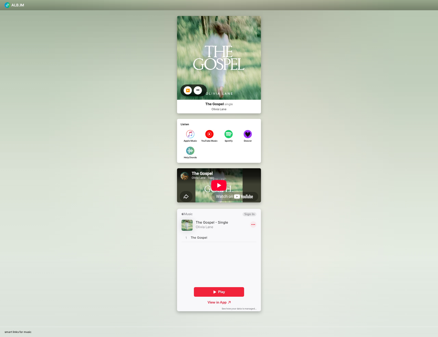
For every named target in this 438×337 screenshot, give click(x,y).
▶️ (188, 90)
